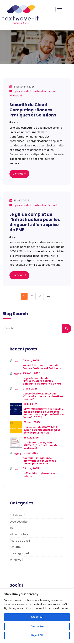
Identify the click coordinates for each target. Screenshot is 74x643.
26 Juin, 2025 (31, 422)
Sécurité (52, 91)
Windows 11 (15, 95)
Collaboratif (17, 515)
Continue (18, 173)
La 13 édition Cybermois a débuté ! (39, 475)
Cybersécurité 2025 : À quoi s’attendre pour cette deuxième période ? (43, 396)
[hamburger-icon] (59, 9)
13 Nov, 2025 (30, 453)
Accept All (37, 617)
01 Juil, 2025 (30, 404)
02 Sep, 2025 (31, 360)
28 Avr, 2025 (31, 437)
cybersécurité (21, 91)
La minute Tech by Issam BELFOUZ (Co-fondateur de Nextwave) (40, 445)
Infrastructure (38, 91)
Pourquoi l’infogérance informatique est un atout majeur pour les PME (39, 460)
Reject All (37, 635)
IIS (11, 528)
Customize (37, 626)
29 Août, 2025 (31, 373)
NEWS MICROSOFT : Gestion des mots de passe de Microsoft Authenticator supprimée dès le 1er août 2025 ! (43, 413)
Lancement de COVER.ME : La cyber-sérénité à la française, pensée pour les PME (42, 429)
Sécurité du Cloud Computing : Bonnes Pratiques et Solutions (32, 110)
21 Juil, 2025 (30, 388)
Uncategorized (19, 553)
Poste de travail (20, 540)
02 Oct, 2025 (31, 468)
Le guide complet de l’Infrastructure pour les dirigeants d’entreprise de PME (34, 222)
